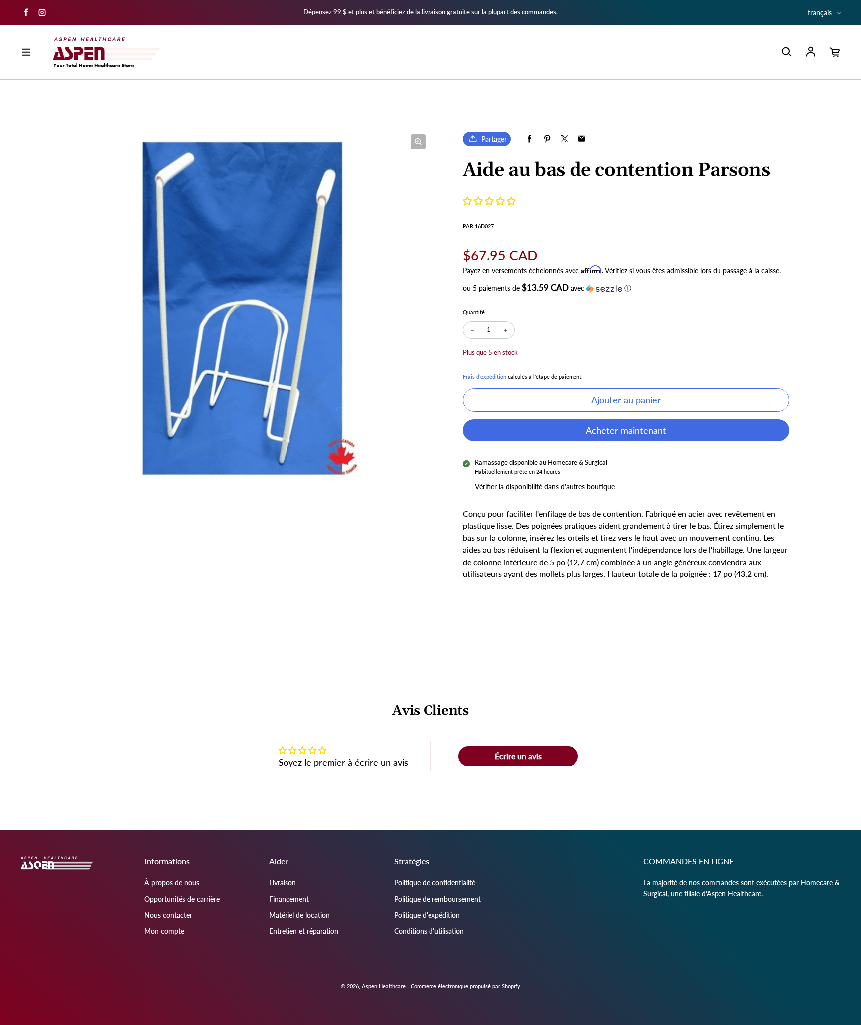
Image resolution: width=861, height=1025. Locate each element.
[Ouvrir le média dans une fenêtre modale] (418, 141)
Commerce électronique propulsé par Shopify (465, 986)
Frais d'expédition (484, 376)
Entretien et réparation (303, 931)
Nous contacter (168, 915)
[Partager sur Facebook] (529, 139)
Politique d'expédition (427, 915)
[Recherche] (786, 52)
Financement (289, 899)
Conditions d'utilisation (429, 931)
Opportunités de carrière (182, 899)
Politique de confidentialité (434, 882)
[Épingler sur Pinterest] (547, 139)
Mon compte (164, 931)
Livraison (282, 882)
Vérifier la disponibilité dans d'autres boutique (545, 486)
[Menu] (26, 52)
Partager (494, 139)
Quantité (474, 312)
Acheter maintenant (626, 430)
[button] (489, 200)
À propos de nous (171, 882)
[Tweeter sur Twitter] (564, 139)
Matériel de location (299, 915)
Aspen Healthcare (384, 986)
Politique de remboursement (437, 899)
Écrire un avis (518, 756)
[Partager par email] (581, 139)
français (820, 12)
